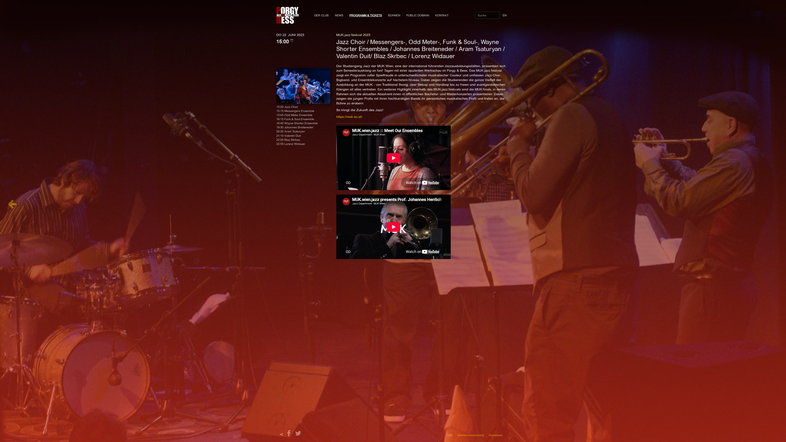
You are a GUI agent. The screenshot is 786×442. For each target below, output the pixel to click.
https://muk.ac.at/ (349, 117)
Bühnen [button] (394, 15)
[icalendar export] (291, 40)
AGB (450, 435)
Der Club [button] (321, 15)
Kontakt (441, 15)
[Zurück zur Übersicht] (12, 206)
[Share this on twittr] (298, 434)
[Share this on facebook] (289, 434)
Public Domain (417, 15)
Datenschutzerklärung (470, 435)
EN (505, 15)
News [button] (339, 15)
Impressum (496, 435)
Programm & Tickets (365, 15)
